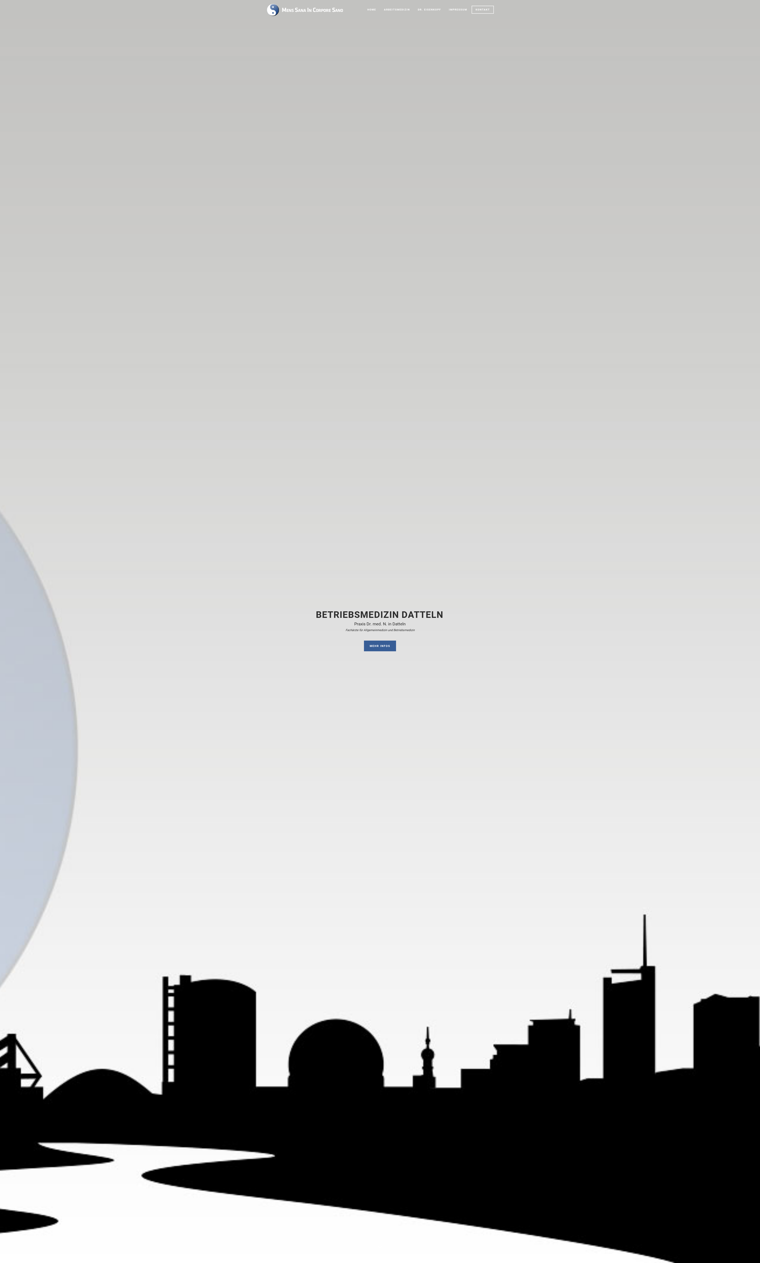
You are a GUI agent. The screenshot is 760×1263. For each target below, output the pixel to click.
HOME (371, 9)
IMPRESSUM (458, 9)
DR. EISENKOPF (429, 9)
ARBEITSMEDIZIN (397, 9)
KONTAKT (483, 9)
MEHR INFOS (380, 646)
